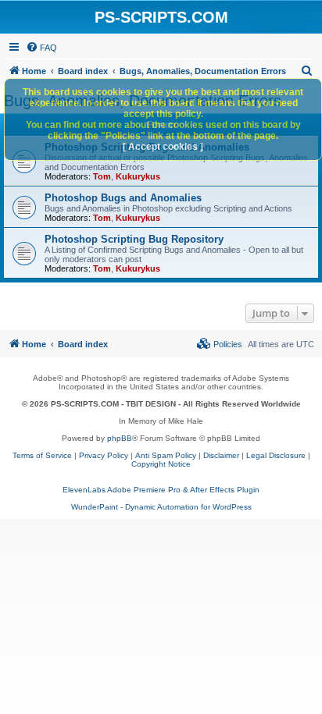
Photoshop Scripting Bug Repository (134, 239)
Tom (102, 176)
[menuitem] (41, 47)
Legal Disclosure (276, 455)
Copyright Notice (161, 464)
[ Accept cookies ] (163, 146)
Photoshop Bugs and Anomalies (123, 198)
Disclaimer (221, 455)
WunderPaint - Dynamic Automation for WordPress (161, 507)
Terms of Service (42, 455)
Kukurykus (138, 176)
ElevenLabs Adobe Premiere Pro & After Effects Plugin (161, 489)
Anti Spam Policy (165, 455)
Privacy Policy (103, 455)
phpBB (119, 438)
